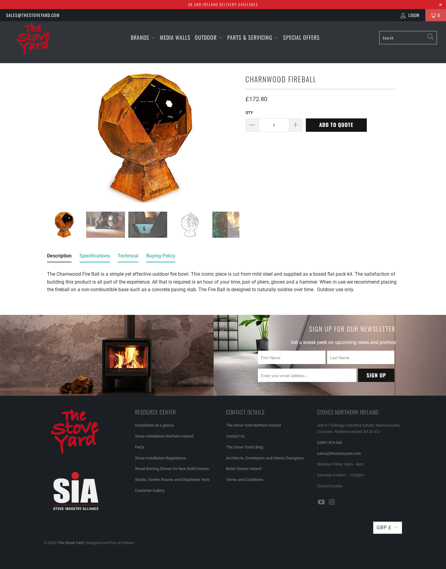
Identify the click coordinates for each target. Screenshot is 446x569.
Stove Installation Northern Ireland (164, 436)
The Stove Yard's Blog (244, 447)
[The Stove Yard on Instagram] (332, 502)
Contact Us (235, 436)
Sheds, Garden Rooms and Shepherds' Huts (172, 479)
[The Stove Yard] (38, 42)
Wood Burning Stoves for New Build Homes (172, 468)
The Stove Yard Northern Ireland (253, 425)
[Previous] (50, 137)
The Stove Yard (70, 542)
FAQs (139, 447)
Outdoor (206, 37)
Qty (249, 112)
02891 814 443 (329, 442)
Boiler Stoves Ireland (243, 468)
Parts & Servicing (250, 37)
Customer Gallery (149, 490)
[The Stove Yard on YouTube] (321, 502)
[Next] (234, 137)
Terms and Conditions (244, 479)
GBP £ (384, 527)
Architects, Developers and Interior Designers (265, 458)
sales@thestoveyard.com (32, 15)
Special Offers (301, 37)
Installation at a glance (154, 425)
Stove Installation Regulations (160, 458)
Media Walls (175, 37)
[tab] (59, 257)
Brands (140, 37)
